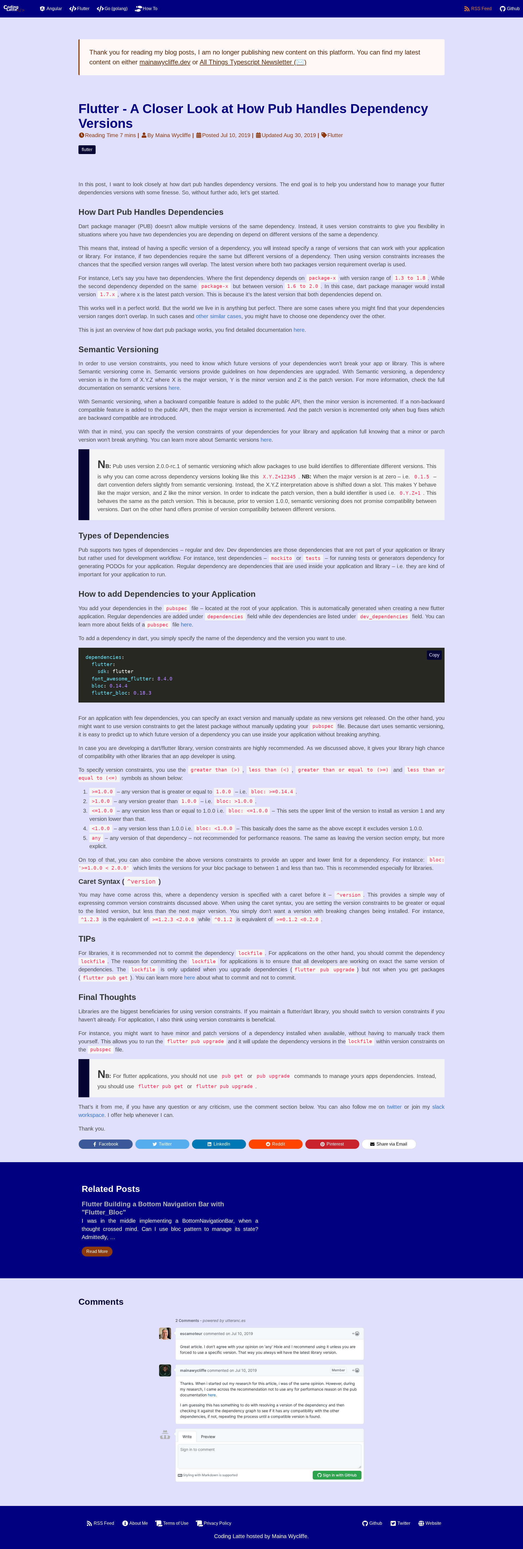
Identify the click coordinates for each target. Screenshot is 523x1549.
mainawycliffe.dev (164, 62)
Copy (434, 655)
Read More (97, 1251)
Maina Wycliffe (289, 1536)
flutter (87, 149)
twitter (394, 1107)
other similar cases (218, 316)
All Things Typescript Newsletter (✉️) (253, 62)
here (299, 330)
